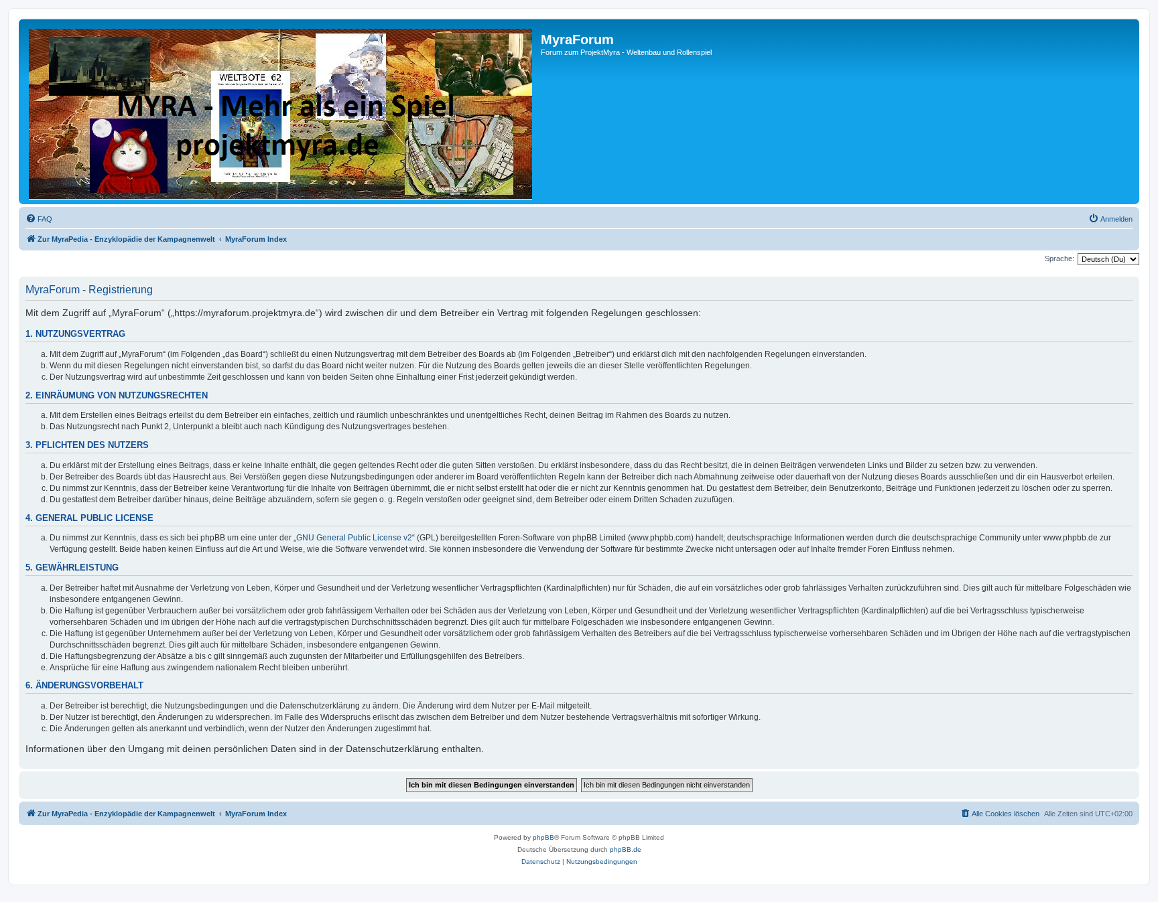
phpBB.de (625, 849)
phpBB (543, 837)
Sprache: (1059, 258)
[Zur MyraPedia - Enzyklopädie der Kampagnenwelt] (281, 111)
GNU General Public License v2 (354, 537)
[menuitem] (38, 219)
